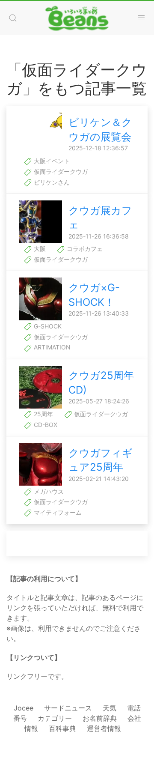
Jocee (23, 708)
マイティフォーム (57, 512)
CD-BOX (44, 424)
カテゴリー (55, 718)
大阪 (39, 248)
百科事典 (62, 728)
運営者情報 (104, 728)
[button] (13, 18)
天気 (109, 708)
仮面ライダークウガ (60, 171)
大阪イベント (51, 160)
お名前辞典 (100, 718)
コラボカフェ (84, 248)
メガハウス (48, 491)
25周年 (42, 414)
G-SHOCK (47, 326)
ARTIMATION (51, 347)
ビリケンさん (51, 182)
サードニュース (68, 708)
